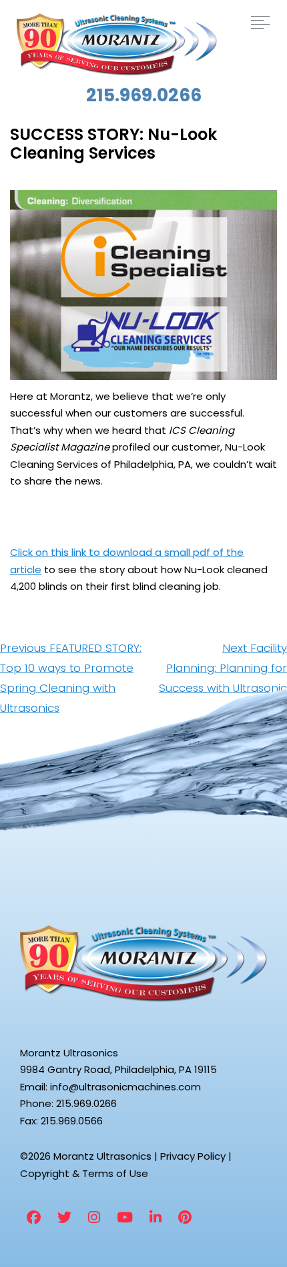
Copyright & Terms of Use (84, 1173)
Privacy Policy (193, 1156)
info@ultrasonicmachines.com (125, 1087)
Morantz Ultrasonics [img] (117, 44)
